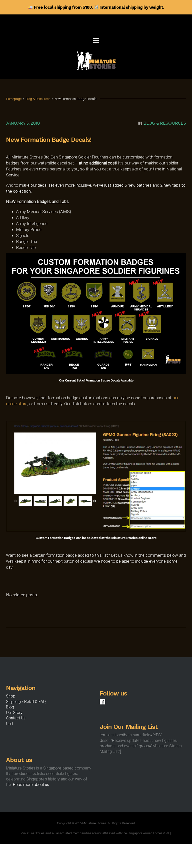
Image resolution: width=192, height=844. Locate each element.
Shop (10, 696)
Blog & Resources (38, 99)
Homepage (14, 99)
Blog (10, 707)
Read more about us (31, 784)
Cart (9, 723)
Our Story (14, 712)
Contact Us (16, 718)
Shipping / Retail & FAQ (26, 701)
